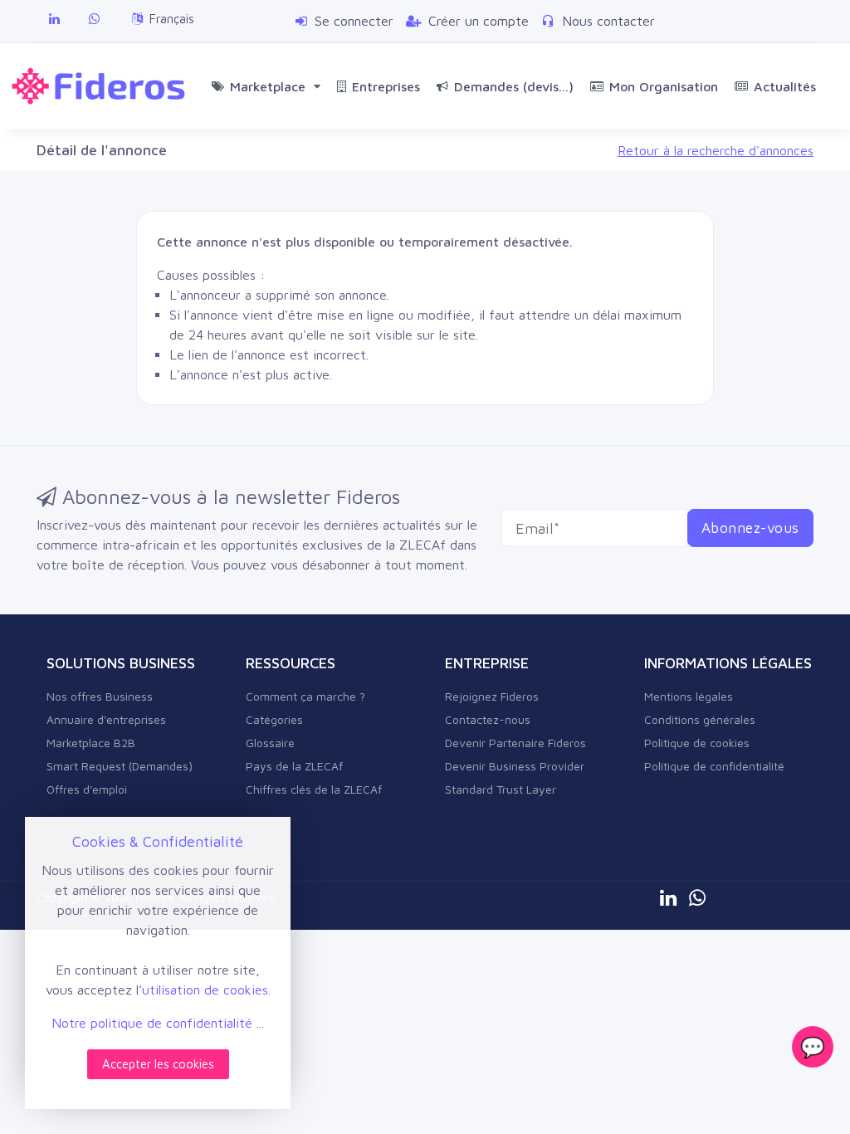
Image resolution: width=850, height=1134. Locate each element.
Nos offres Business (99, 696)
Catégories (274, 719)
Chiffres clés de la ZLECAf (314, 789)
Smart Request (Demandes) (119, 766)
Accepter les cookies (158, 1064)
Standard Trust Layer (500, 789)
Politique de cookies (697, 743)
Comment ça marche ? (305, 696)
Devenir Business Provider (514, 766)
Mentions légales (688, 696)
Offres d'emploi (86, 789)
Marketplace (272, 86)
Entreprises (386, 86)
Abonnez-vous (750, 527)
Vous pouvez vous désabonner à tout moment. (329, 564)
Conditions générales (699, 719)
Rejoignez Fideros (492, 696)
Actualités (785, 86)
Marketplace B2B (90, 743)
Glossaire (270, 743)
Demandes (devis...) (514, 86)
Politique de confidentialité (714, 766)
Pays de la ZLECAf (294, 766)
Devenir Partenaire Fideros (515, 743)
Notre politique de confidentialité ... (157, 1022)
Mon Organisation (663, 86)
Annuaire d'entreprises (106, 719)
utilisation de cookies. (206, 989)
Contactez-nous (487, 719)
